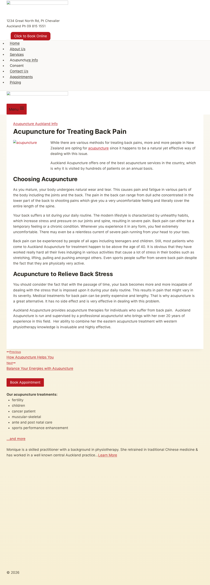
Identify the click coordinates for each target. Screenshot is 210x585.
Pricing (15, 82)
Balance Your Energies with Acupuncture (40, 365)
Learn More (107, 455)
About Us (17, 49)
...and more (16, 439)
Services (17, 54)
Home (15, 43)
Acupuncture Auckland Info (35, 124)
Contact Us (19, 71)
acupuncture (98, 148)
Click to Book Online (30, 36)
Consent (17, 66)
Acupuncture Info (24, 60)
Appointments (21, 77)
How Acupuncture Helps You (30, 354)
